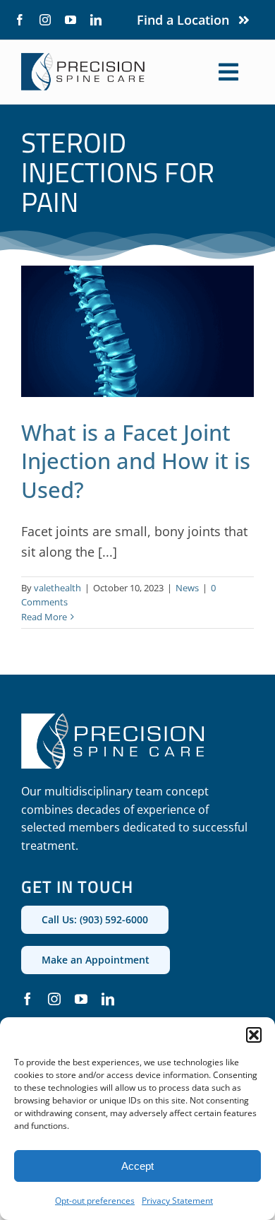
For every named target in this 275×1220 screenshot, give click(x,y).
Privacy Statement (177, 1201)
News (187, 587)
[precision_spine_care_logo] (83, 59)
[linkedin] (96, 19)
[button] (254, 1035)
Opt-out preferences (95, 1201)
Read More (44, 616)
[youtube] (70, 19)
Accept (137, 1166)
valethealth (57, 587)
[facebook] (19, 19)
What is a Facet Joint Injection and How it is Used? (135, 460)
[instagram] (45, 19)
